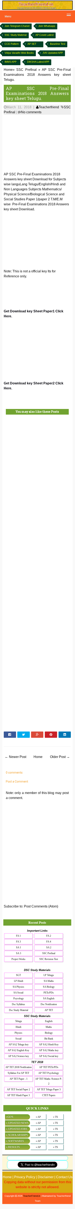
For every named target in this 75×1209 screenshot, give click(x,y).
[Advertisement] (37, 143)
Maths (49, 1027)
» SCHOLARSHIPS (17, 1135)
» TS (55, 1117)
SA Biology (49, 986)
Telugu (18, 1021)
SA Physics (18, 986)
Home (38, 757)
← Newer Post (15, 757)
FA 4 (48, 941)
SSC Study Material (16, 35)
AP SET (32, 43)
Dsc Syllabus (18, 1004)
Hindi (18, 1027)
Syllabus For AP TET (18, 1073)
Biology (49, 1032)
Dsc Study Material (18, 1010)
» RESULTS (13, 1147)
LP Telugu (49, 975)
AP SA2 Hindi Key (49, 1044)
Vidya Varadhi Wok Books (19, 52)
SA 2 (48, 947)
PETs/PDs (49, 992)
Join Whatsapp (46, 26)
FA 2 (48, 935)
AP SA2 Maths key (49, 1050)
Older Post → (60, 757)
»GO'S (9, 1116)
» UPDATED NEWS (17, 1122)
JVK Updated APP (52, 52)
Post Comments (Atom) (41, 906)
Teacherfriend (49, 107)
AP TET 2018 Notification (18, 1067)
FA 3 (18, 941)
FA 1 (18, 935)
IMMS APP (10, 61)
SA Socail (18, 992)
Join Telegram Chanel (17, 26)
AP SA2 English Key (18, 1050)
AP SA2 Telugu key (19, 1044)
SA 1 (18, 947)
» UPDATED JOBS (16, 1128)
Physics (18, 1032)
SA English (48, 998)
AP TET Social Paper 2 (18, 1089)
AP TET (49, 1010)
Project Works (18, 959)
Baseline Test (57, 43)
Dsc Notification (49, 1004)
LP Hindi (18, 981)
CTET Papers (48, 1095)
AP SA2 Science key (18, 1056)
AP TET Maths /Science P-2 (48, 1081)
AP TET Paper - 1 (19, 1078)
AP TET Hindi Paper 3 (18, 1095)
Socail (18, 1038)
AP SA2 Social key (48, 1056)
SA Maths (49, 981)
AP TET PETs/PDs (48, 1067)
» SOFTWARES (15, 1141)
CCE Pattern (12, 43)
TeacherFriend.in (31, 1196)
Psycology (18, 998)
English (48, 1021)
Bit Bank (48, 1038)
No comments (31, 112)
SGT (18, 975)
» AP (38, 1117)
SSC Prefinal (48, 953)
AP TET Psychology (48, 1073)
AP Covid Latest (44, 35)
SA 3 (18, 953)
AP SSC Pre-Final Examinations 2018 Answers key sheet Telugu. (37, 93)
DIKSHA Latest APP (38, 61)
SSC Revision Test (48, 959)
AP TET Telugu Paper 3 (49, 1089)
